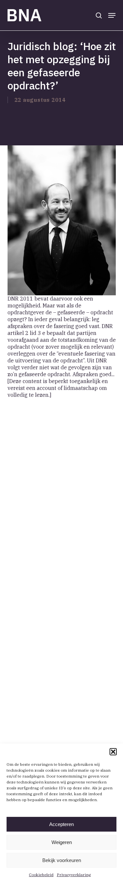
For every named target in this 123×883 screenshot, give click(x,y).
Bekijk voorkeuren (61, 860)
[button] (113, 751)
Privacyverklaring (74, 874)
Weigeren (61, 842)
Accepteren (61, 824)
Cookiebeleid (41, 874)
